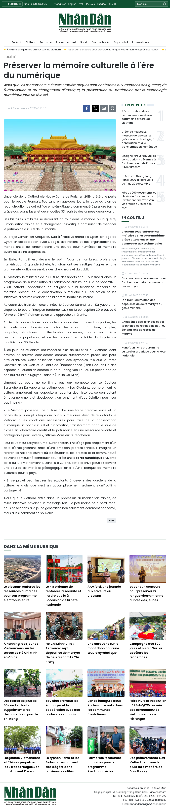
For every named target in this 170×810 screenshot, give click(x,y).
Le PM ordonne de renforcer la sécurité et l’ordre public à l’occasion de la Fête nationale (63, 595)
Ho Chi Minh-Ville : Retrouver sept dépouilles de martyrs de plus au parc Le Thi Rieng (63, 653)
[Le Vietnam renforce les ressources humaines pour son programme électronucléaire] (22, 569)
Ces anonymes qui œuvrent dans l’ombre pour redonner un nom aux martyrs (144, 282)
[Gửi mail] (104, 108)
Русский (90, 4)
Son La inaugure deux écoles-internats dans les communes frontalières (105, 707)
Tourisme (46, 42)
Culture (31, 42)
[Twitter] (95, 108)
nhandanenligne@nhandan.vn (148, 804)
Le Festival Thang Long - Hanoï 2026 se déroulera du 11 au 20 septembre (137, 179)
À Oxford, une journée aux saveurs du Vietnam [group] (34, 49)
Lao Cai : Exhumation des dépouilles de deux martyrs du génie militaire (142, 304)
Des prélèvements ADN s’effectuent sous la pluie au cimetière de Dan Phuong (147, 764)
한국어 (112, 4)
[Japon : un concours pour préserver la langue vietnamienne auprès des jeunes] (148, 569)
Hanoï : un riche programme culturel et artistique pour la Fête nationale (144, 351)
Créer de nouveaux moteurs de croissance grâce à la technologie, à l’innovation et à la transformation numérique (139, 139)
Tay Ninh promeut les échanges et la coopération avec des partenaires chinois (63, 707)
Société (16, 42)
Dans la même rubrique (31, 547)
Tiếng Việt (60, 4)
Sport (83, 42)
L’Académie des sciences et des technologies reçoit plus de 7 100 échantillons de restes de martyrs (144, 328)
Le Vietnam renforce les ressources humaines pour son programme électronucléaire (22, 593)
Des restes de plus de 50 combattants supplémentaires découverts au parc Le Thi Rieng (21, 710)
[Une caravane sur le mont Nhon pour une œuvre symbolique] (106, 626)
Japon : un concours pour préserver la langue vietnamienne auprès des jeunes (146, 593)
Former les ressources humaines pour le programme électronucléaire (104, 764)
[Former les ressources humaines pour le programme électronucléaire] (106, 740)
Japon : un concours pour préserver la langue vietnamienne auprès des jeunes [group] (113, 49)
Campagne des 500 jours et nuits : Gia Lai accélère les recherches (145, 650)
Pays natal (121, 42)
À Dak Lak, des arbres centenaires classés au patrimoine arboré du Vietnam (137, 117)
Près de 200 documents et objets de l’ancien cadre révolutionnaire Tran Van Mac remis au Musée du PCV (139, 200)
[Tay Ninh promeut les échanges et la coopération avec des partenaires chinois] (64, 683)
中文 (81, 4)
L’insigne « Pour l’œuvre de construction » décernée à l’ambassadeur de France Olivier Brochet (139, 161)
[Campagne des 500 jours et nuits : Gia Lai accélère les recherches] (148, 626)
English (72, 4)
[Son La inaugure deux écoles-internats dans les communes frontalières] (106, 683)
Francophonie (101, 42)
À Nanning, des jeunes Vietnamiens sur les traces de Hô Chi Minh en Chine (21, 650)
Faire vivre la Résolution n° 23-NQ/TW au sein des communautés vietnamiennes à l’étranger (147, 710)
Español (101, 4)
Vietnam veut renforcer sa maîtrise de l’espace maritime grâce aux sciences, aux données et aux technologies (143, 237)
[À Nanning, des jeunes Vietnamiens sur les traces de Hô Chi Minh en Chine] (22, 626)
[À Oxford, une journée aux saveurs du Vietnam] (106, 569)
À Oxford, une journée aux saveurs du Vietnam (104, 591)
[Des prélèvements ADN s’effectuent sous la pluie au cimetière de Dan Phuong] (148, 740)
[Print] (112, 108)
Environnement (66, 42)
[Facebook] (86, 108)
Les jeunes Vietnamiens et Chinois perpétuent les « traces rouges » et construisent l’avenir (22, 764)
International (140, 42)
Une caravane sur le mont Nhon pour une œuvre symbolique (103, 648)
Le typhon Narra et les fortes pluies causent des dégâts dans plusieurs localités (62, 764)
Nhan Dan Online (85, 23)
